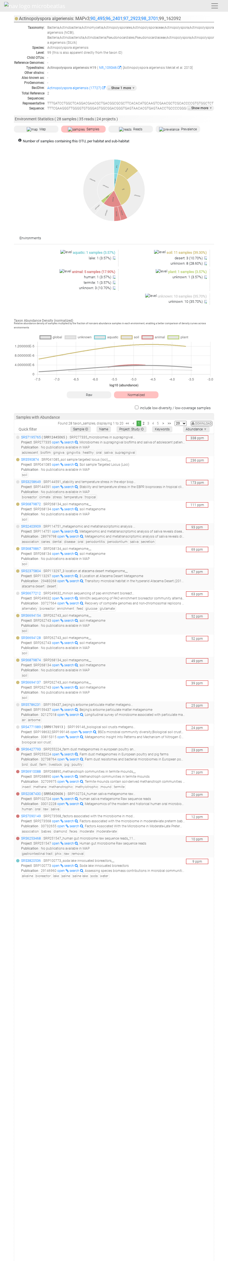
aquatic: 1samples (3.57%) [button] (94, 252)
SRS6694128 (31, 638)
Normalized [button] (136, 395)
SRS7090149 (31, 816)
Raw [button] (89, 395)
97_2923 (131, 18)
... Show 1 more (121, 88)
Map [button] (42, 129)
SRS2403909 (31, 526)
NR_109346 (108, 68)
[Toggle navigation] (214, 5)
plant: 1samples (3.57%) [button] (187, 272)
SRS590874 (30, 460)
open (56, 442)
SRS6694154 (31, 616)
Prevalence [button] (189, 129)
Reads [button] (137, 129)
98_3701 (149, 18)
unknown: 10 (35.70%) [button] (186, 301)
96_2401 (114, 18)
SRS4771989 (31, 727)
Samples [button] (92, 129)
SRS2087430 (31, 794)
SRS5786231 (31, 705)
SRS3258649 (31, 482)
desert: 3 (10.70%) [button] (189, 258)
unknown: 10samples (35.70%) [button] (182, 296)
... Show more (200, 108)
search (69, 442)
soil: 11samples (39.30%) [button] (187, 252)
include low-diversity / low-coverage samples (175, 408)
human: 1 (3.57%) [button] (98, 277)
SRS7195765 (31, 437)
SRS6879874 (31, 660)
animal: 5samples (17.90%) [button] (93, 272)
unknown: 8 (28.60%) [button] (187, 263)
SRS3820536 (31, 861)
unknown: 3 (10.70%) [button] (95, 288)
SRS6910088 (31, 772)
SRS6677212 (31, 593)
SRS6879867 (31, 549)
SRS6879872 (31, 504)
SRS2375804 (31, 571)
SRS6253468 (31, 838)
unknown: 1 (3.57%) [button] (188, 277)
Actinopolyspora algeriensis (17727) (74, 88)
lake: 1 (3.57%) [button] (100, 258)
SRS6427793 (31, 749)
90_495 (97, 18)
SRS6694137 (31, 682)
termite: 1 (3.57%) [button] (98, 283)
